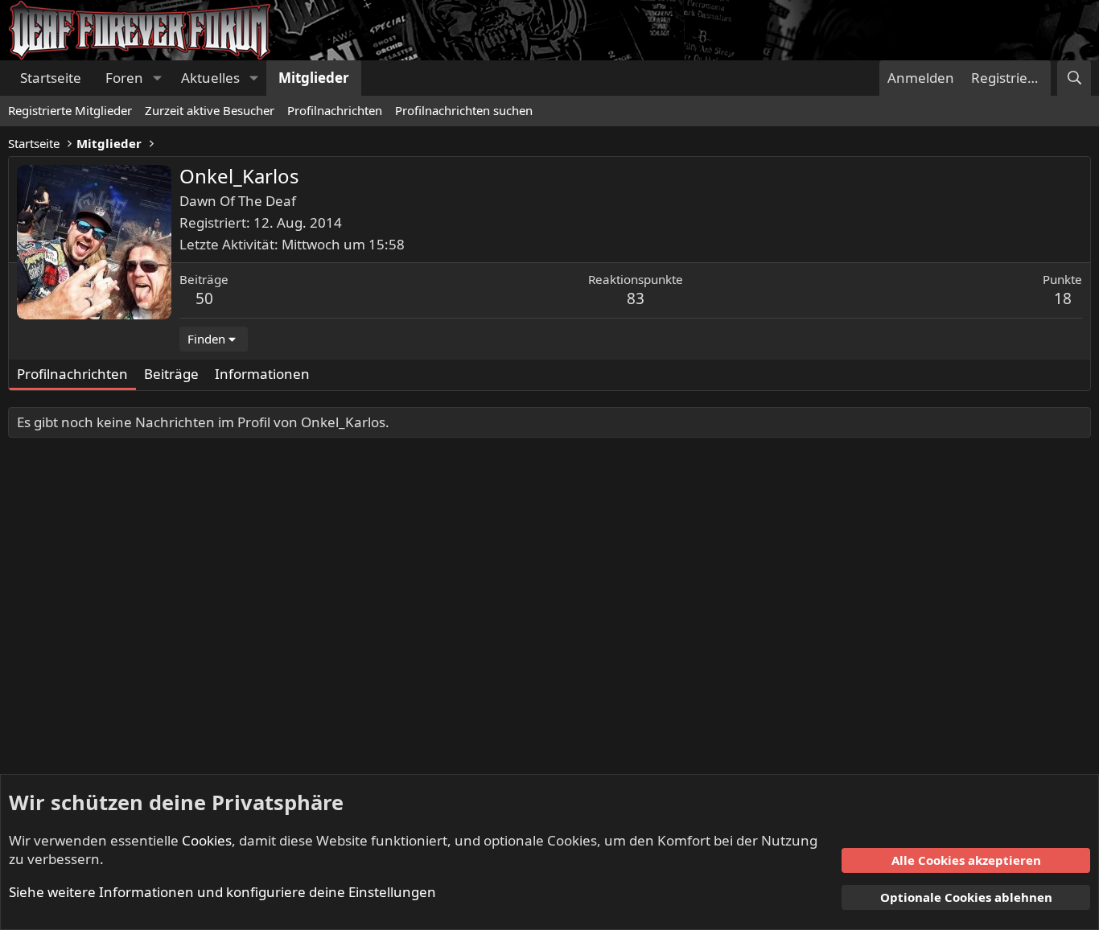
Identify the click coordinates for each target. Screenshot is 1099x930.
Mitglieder (313, 77)
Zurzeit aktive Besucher (209, 110)
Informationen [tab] (262, 373)
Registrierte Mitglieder (70, 110)
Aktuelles (210, 77)
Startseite (50, 77)
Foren (124, 77)
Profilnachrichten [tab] (72, 373)
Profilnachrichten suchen (464, 110)
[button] (157, 78)
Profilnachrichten (334, 110)
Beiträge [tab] (171, 373)
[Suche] (1074, 78)
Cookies (207, 840)
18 (1063, 298)
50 (204, 298)
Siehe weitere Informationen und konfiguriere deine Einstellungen (222, 892)
